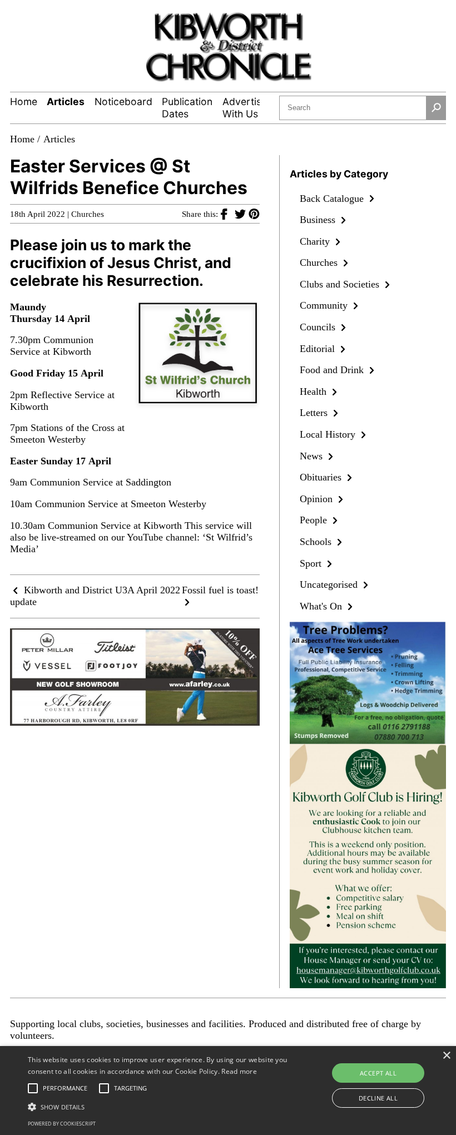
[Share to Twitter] (242, 213)
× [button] (446, 1056)
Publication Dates (187, 108)
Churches (87, 214)
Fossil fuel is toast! (220, 590)
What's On (322, 606)
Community (325, 305)
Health (314, 391)
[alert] (228, 1090)
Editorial (319, 348)
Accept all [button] (378, 1073)
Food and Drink (333, 369)
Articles (66, 101)
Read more (239, 1071)
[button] (158, 1106)
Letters (315, 412)
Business (319, 219)
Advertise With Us (244, 108)
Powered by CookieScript (62, 1123)
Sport (312, 563)
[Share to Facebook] (228, 213)
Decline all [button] (378, 1098)
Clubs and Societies (341, 284)
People (315, 520)
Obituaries (322, 477)
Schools (317, 541)
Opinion (317, 498)
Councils (319, 327)
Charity (316, 241)
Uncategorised (330, 584)
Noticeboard (123, 101)
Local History (329, 434)
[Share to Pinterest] (254, 213)
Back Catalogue (333, 198)
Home (23, 101)
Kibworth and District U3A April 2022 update (95, 595)
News (312, 456)
